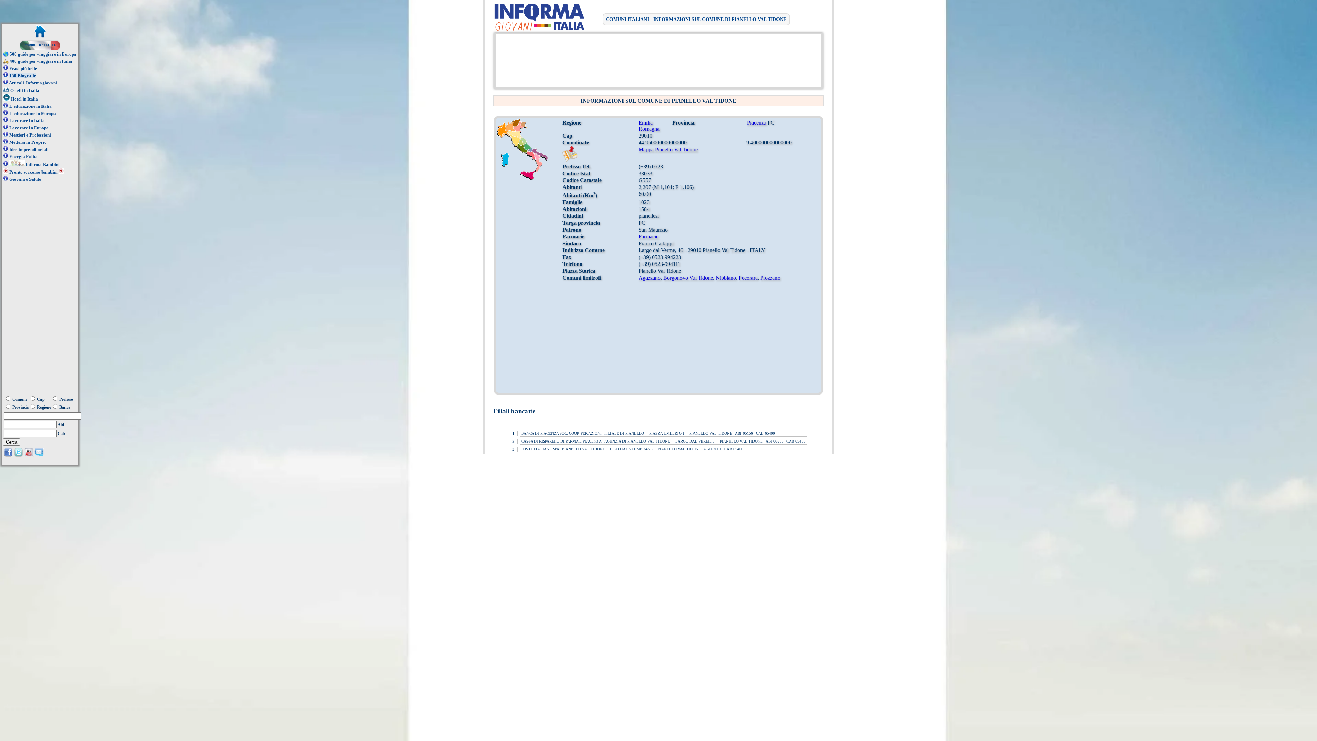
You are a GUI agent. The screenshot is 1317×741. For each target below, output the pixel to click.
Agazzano (650, 278)
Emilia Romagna (649, 126)
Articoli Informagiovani (33, 82)
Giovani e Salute (25, 179)
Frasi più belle (23, 68)
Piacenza (756, 123)
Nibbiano (726, 278)
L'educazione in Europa (32, 113)
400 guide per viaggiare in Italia (41, 61)
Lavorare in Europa (29, 127)
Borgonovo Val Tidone (688, 278)
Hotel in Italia (24, 99)
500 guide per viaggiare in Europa (43, 54)
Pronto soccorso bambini (33, 172)
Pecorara (748, 278)
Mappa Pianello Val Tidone (668, 149)
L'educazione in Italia (30, 106)
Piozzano (770, 278)
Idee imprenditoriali (29, 149)
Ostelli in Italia (24, 90)
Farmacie (648, 236)
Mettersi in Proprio (28, 142)
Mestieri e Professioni (30, 135)
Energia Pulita (23, 156)
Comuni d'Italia (40, 45)
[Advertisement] (657, 60)
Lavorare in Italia (27, 120)
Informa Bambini (43, 164)
